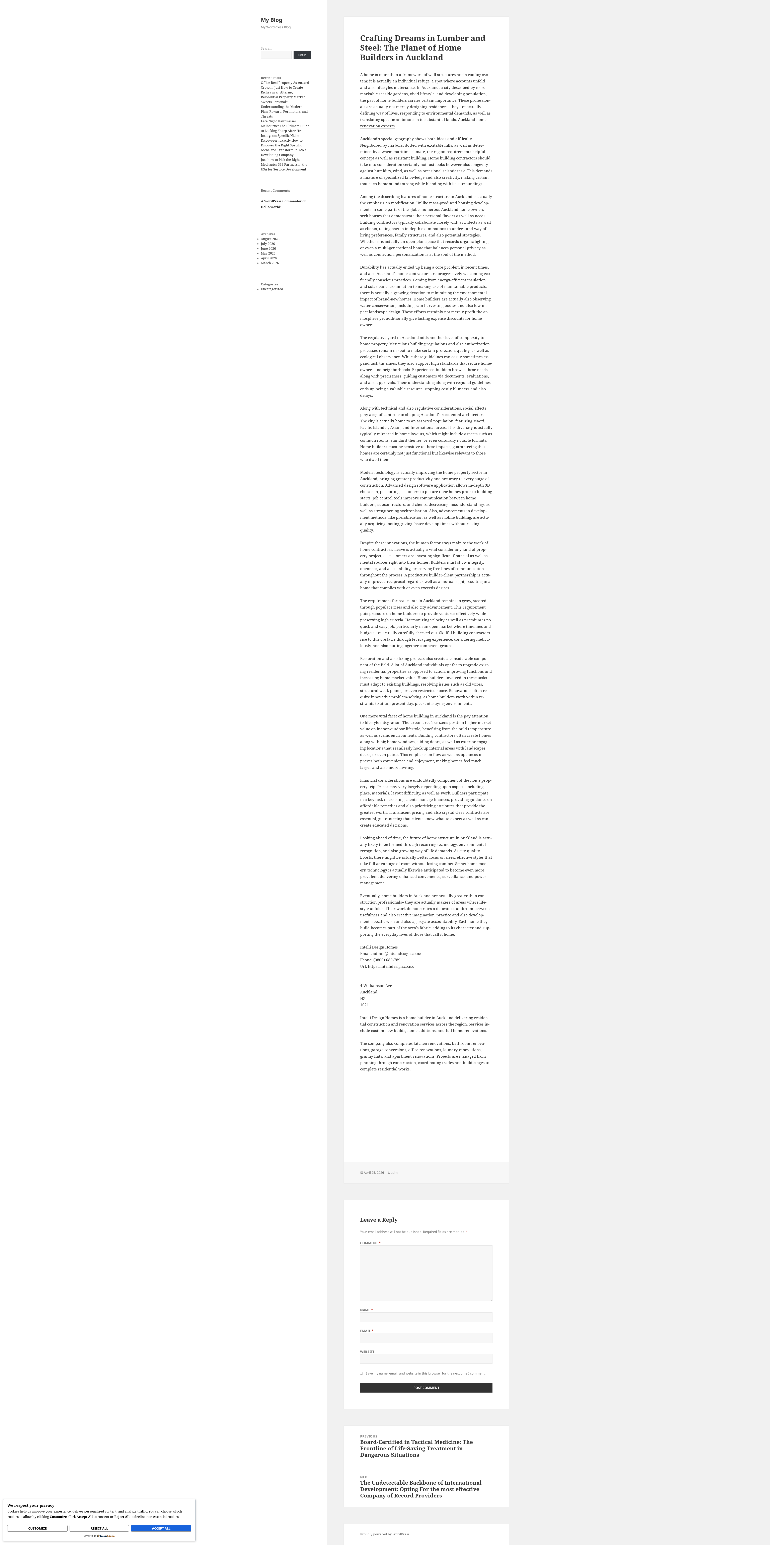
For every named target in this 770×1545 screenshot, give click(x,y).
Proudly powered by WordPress (384, 1534)
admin (395, 1172)
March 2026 (270, 263)
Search (266, 48)
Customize (37, 1528)
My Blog (271, 19)
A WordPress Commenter (281, 201)
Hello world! (271, 207)
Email (367, 1331)
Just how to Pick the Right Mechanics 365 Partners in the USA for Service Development (284, 164)
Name (366, 1310)
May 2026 (268, 253)
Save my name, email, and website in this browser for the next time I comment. (425, 1373)
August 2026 (270, 239)
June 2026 (268, 248)
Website (367, 1351)
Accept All (161, 1528)
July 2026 (268, 243)
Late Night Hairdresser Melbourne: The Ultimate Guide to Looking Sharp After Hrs (285, 126)
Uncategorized (272, 289)
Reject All (99, 1528)
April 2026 (269, 258)
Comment (370, 1243)
